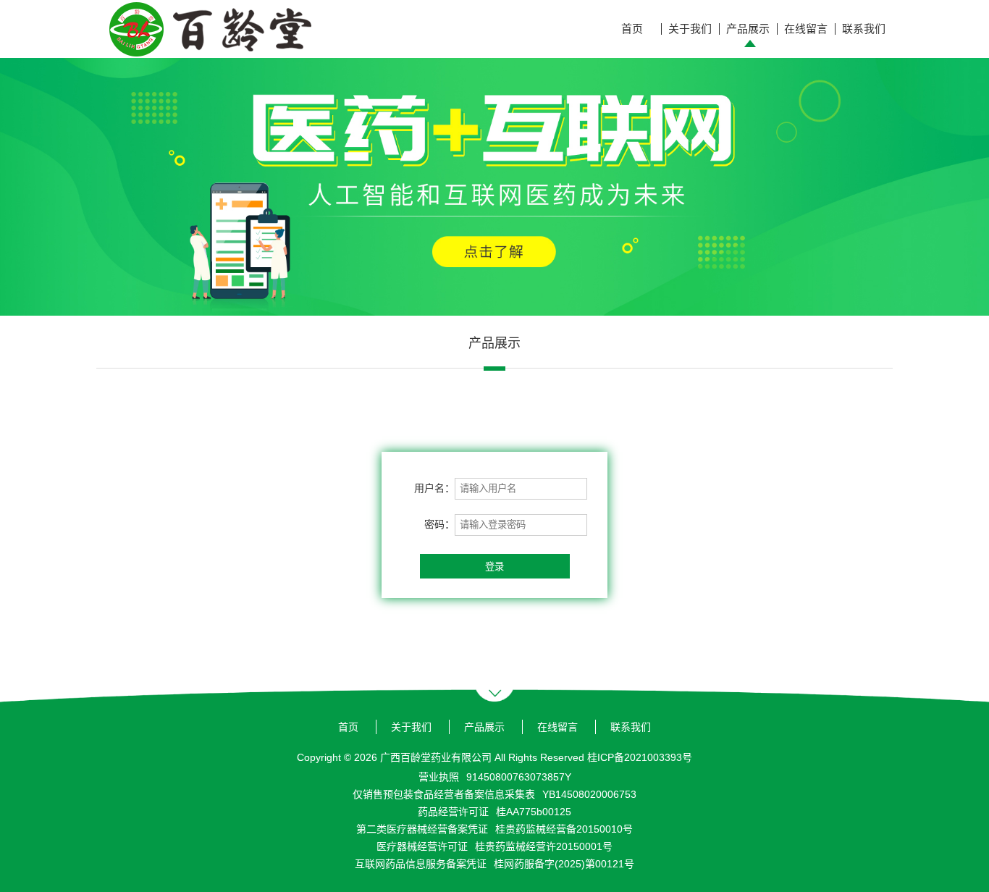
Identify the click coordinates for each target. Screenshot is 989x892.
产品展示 (748, 28)
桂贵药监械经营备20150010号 (564, 829)
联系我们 (863, 28)
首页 (632, 28)
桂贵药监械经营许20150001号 (544, 846)
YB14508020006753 (589, 794)
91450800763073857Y (518, 777)
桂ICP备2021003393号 (639, 757)
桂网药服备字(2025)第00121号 (564, 864)
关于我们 (690, 28)
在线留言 (806, 28)
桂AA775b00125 (533, 811)
